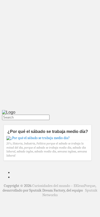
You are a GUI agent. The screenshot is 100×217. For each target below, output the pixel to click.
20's (8, 143)
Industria (29, 143)
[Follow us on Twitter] (3, 122)
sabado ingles (25, 151)
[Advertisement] (50, 56)
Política (41, 143)
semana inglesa (66, 151)
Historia (18, 143)
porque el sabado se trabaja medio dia (47, 147)
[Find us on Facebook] (5, 122)
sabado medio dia (45, 151)
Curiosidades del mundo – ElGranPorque (63, 185)
